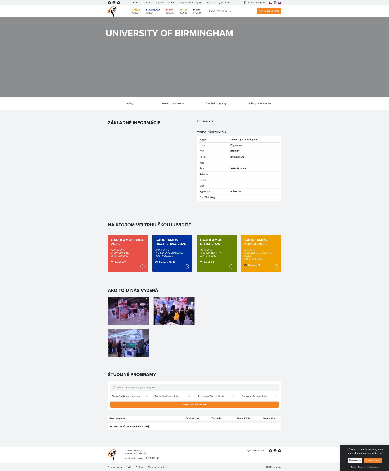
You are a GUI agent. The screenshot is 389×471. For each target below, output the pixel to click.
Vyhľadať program (194, 404)
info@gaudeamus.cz (134, 458)
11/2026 (183, 11)
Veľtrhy (130, 103)
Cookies (353, 467)
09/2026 (135, 11)
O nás (136, 2)
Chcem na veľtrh (269, 11)
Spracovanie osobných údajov (368, 467)
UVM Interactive (273, 467)
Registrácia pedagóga (191, 2)
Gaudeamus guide (257, 2)
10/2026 (153, 11)
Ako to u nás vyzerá (173, 103)
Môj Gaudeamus (256, 450)
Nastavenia (355, 460)
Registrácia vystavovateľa (219, 2)
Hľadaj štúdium (217, 11)
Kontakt (147, 2)
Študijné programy (216, 103)
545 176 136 (153, 458)
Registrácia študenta (166, 2)
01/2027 (197, 11)
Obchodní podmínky (157, 467)
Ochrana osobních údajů (119, 467)
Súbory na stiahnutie (259, 103)
